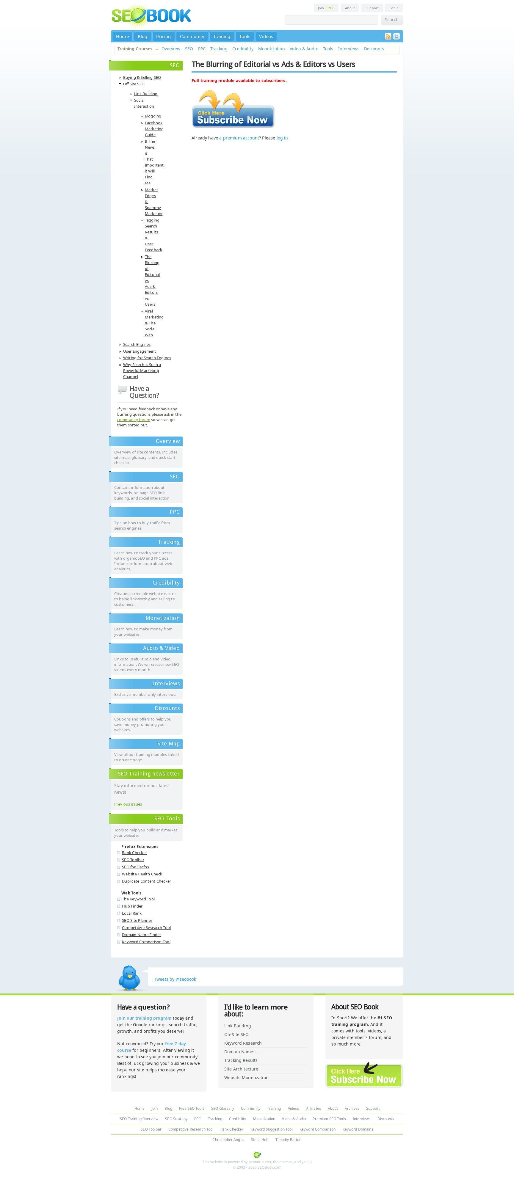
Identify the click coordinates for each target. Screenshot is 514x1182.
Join (326, 8)
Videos (266, 36)
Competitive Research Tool (146, 927)
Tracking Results (241, 1060)
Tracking (219, 48)
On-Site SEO (236, 1034)
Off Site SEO (134, 84)
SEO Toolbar (133, 859)
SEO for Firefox (135, 866)
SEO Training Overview (139, 1118)
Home (122, 36)
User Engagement (139, 351)
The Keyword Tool (138, 899)
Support (372, 8)
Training (221, 36)
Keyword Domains (358, 1129)
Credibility (242, 48)
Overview (171, 48)
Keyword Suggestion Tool (271, 1129)
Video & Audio (304, 48)
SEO (189, 48)
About (350, 8)
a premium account (239, 138)
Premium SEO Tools (329, 1118)
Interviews (348, 48)
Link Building (146, 93)
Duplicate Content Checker (146, 881)
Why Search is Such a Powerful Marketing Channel (142, 370)
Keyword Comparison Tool (146, 941)
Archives (352, 1108)
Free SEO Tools (191, 1108)
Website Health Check (142, 874)
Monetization (271, 48)
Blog (143, 36)
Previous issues (128, 804)
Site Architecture (241, 1069)
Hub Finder (132, 906)
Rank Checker (134, 852)
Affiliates (313, 1108)
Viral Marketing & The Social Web (154, 323)
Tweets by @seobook (175, 979)
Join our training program (144, 1018)
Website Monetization (246, 1077)
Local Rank (132, 913)
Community (192, 36)
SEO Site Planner (137, 920)
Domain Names (240, 1051)
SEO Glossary (222, 1108)
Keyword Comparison (318, 1129)
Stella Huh (259, 1139)
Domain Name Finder (141, 934)
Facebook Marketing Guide (154, 128)
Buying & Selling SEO (142, 77)
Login (394, 8)
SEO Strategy (176, 1118)
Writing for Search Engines (147, 357)
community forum (133, 419)
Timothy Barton (288, 1139)
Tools (244, 36)
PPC (202, 48)
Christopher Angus (228, 1139)
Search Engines (137, 344)
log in (282, 138)
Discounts (374, 48)
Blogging (153, 116)
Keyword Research (243, 1043)
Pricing (163, 36)
